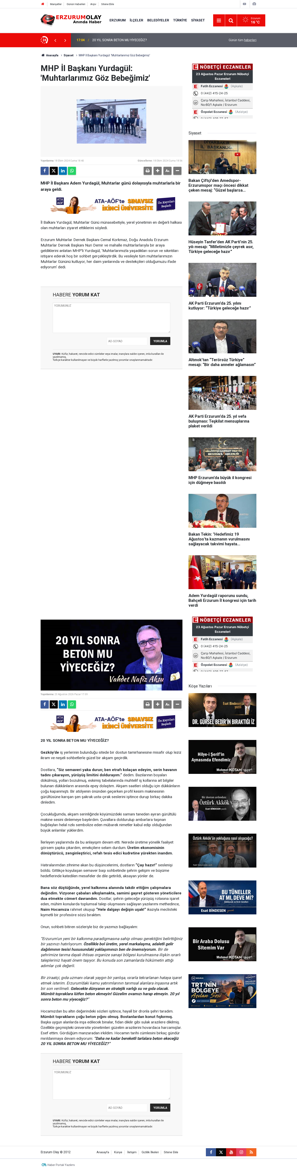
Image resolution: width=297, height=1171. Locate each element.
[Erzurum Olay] (71, 20)
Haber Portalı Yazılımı (61, 1165)
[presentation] (55, 40)
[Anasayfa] (43, 4)
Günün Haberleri (76, 4)
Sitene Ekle (107, 4)
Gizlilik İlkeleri (150, 1152)
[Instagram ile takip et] (241, 1152)
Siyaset (198, 20)
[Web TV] (244, 4)
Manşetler (56, 4)
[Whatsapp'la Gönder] (72, 171)
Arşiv (93, 4)
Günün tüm (242, 40)
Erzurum (118, 20)
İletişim (132, 1152)
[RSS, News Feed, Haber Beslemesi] (251, 1152)
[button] (158, 171)
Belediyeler (158, 20)
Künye (118, 1152)
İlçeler (136, 20)
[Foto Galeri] (254, 4)
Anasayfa (51, 55)
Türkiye (180, 20)
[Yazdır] (148, 171)
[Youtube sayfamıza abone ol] (231, 1152)
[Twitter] (54, 171)
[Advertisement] (21, 107)
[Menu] (219, 20)
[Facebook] (45, 171)
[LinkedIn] (63, 171)
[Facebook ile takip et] (211, 1152)
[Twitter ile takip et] (221, 1152)
